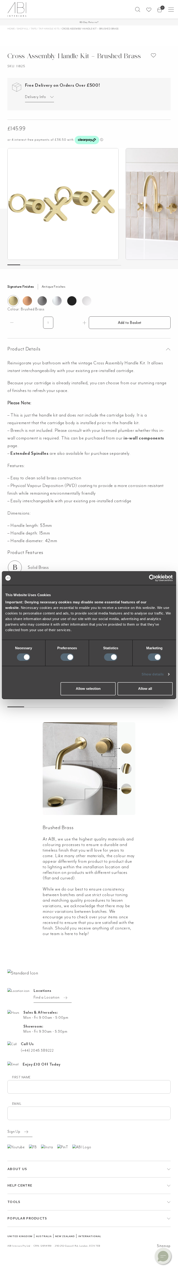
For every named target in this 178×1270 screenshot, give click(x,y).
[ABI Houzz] (83, 1147)
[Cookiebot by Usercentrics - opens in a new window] (152, 577)
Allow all (145, 689)
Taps (33, 28)
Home (11, 28)
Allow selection (88, 689)
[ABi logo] (22, 972)
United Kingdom (19, 1236)
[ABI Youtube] (18, 1147)
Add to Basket (130, 322)
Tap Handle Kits (48, 28)
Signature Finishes (20, 287)
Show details (153, 674)
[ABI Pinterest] (65, 1147)
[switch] (67, 657)
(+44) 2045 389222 (37, 1050)
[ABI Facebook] (35, 1147)
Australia (44, 1236)
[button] (137, 9)
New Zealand (65, 1236)
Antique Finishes (54, 287)
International (89, 1236)
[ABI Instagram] (49, 1147)
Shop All (23, 28)
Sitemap (164, 1246)
